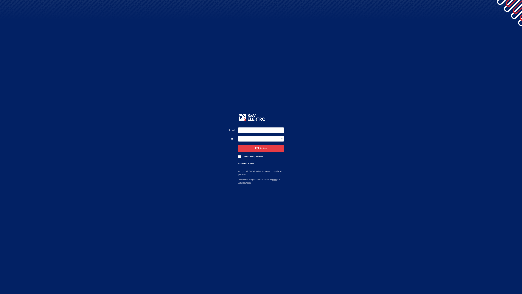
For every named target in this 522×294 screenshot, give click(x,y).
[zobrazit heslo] (281, 139)
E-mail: (232, 130)
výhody (275, 180)
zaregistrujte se (244, 183)
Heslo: (232, 139)
